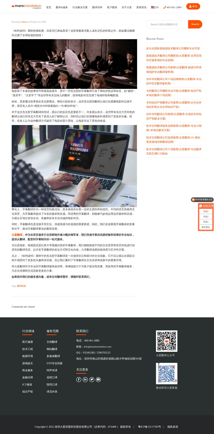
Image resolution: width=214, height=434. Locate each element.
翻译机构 (21, 286)
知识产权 (27, 391)
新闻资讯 (141, 7)
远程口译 (52, 377)
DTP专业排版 (55, 363)
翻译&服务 (62, 7)
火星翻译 (17, 234)
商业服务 (27, 370)
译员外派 (52, 391)
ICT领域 (27, 384)
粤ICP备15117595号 (149, 426)
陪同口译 (52, 384)
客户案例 (112, 7)
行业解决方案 (80, 7)
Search (195, 24)
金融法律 (27, 377)
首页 (48, 7)
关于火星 (127, 7)
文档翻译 (52, 341)
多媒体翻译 (53, 356)
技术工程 (27, 349)
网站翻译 (52, 349)
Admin (24, 22)
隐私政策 (173, 426)
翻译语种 (97, 7)
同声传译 (52, 370)
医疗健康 (27, 341)
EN (157, 7)
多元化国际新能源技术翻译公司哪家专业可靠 (173, 48)
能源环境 (27, 356)
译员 (194, 6)
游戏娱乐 (27, 363)
